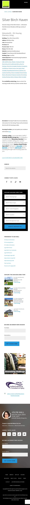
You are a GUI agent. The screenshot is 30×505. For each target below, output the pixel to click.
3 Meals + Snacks (16, 62)
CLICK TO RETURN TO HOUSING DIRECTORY (12, 157)
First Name (6, 327)
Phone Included (15, 72)
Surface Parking (6, 77)
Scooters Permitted (21, 75)
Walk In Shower (14, 77)
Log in (21, 490)
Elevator (19, 66)
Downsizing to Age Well (9, 255)
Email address (7, 335)
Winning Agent (22, 488)
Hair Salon (18, 68)
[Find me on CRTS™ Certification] (15, 393)
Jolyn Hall (18, 412)
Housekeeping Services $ (13, 70)
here (10, 131)
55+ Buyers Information (9, 239)
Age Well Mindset (8, 252)
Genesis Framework (11, 490)
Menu (26, 2)
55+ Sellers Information (9, 245)
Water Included (22, 77)
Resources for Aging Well (9, 265)
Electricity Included (11, 66)
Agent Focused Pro (14, 488)
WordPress (18, 490)
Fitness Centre (12, 68)
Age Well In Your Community (10, 250)
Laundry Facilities (6, 72)
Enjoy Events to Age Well (9, 258)
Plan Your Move (7, 263)
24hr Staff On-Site (6, 62)
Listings (10, 11)
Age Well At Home (8, 247)
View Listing (17, 282)
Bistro (18, 64)
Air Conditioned (12, 64)
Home (5, 11)
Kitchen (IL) (22, 70)
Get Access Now (11, 343)
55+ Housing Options (8, 242)
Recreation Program (11, 75)
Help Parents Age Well (9, 260)
